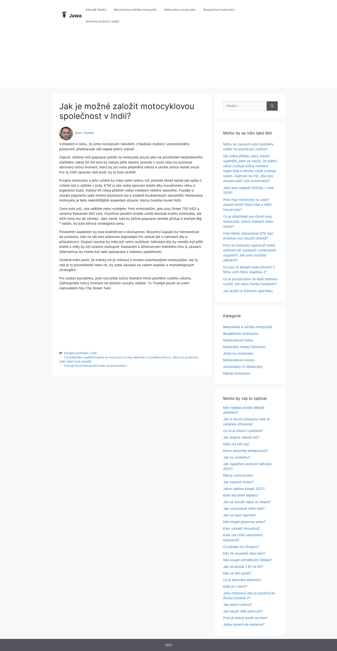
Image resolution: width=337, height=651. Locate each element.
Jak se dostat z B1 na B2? (243, 567)
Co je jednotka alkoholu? (242, 580)
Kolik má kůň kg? (236, 444)
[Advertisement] (168, 60)
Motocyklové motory (239, 360)
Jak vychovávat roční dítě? (244, 509)
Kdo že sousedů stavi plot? (244, 553)
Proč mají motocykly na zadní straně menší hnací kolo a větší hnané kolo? (247, 205)
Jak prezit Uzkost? (237, 605)
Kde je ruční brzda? (238, 475)
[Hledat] (272, 106)
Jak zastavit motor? (238, 482)
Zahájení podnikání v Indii (80, 353)
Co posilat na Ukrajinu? (241, 547)
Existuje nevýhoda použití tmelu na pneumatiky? (95, 365)
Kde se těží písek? (237, 573)
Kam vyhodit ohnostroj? (241, 528)
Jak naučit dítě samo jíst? (243, 611)
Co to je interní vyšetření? (243, 431)
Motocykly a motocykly (180, 9)
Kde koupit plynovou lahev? (244, 522)
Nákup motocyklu (236, 373)
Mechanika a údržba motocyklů (135, 9)
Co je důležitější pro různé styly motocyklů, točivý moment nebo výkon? (248, 221)
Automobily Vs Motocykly (243, 367)
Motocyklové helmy (238, 340)
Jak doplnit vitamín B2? (241, 437)
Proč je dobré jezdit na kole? (245, 618)
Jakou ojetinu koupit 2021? (244, 489)
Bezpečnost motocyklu (219, 9)
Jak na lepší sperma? (239, 515)
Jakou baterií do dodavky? (244, 624)
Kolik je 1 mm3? (235, 586)
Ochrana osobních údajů (102, 21)
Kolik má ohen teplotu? (241, 495)
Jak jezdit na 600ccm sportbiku (248, 291)
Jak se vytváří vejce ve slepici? (247, 502)
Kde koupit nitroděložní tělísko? (247, 560)
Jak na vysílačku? (236, 457)
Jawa (75, 16)
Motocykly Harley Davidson (244, 347)
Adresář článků (96, 9)
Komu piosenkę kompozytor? (245, 451)
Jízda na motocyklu (238, 353)
